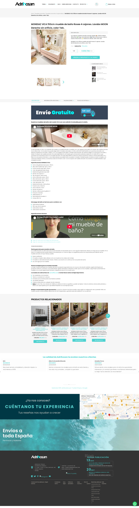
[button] (135, 504)
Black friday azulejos (95, 497)
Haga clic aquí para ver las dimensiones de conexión (46, 242)
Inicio (32, 13)
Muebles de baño (40, 13)
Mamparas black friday (95, 489)
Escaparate (51, 4)
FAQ (85, 482)
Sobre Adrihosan (66, 4)
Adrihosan (42, 482)
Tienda (44, 4)
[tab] (35, 100)
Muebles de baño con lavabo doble (60, 328)
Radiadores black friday (95, 484)
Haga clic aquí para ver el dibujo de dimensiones (45, 240)
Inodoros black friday (95, 491)
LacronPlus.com (53, 272)
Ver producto (40, 341)
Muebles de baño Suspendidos (55, 13)
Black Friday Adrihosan (96, 482)
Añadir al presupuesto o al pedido (85, 57)
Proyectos (83, 4)
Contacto (76, 4)
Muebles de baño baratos (42, 329)
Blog (59, 4)
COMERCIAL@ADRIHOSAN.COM (72, 467)
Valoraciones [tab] (68, 100)
